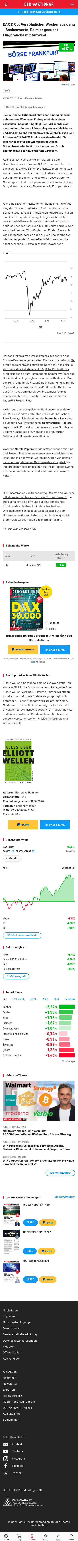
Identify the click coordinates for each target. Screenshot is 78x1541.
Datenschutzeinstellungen (20, 1340)
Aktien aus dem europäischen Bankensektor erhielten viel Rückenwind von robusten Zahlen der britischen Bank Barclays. (37, 414)
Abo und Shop (11, 1413)
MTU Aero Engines (13, 1055)
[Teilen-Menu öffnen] (58, 1536)
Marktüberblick (12, 1395)
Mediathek (9, 1377)
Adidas (6, 1012)
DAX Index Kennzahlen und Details (22, 935)
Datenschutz (11, 1328)
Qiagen (6, 1050)
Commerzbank (11, 1028)
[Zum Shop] (19, 1536)
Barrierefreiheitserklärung (20, 1334)
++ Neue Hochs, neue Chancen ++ (39, 11)
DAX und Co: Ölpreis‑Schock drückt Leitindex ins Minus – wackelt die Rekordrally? (38, 1162)
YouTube (17, 1451)
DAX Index (8, 846)
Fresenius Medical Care (15, 1034)
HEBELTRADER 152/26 (37, 1232)
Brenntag (8, 1044)
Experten (9, 1389)
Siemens (7, 1023)
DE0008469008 (24, 851)
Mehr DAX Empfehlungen (60, 1172)
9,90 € (30, 1250)
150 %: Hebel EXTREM (36, 1204)
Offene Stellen (12, 1352)
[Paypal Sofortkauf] (23, 824)
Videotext (9, 1346)
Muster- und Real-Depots (19, 1401)
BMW (5, 1017)
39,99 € (30, 1222)
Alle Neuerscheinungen (65, 1197)
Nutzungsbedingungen (17, 1322)
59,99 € (30, 1279)
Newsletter (10, 1383)
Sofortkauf (29, 649)
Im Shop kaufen (55, 649)
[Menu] (73, 4)
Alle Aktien (10, 1371)
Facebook (18, 1465)
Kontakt (17, 1444)
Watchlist (13, 858)
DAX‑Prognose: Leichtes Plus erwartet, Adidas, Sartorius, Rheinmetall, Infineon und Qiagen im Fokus (36, 1147)
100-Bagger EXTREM (36, 1260)
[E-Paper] (32, 1536)
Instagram (18, 1458)
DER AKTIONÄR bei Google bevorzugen (24, 107)
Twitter (16, 1472)
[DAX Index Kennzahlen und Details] (39, 892)
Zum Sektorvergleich (16, 976)
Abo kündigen (11, 1358)
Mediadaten (10, 1310)
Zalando (7, 1007)
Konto (33, 661)
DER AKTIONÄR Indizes (17, 1407)
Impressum (10, 1316)
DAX (6, 90)
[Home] (45, 1536)
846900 (7, 851)
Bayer (6, 1039)
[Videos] (6, 1536)
